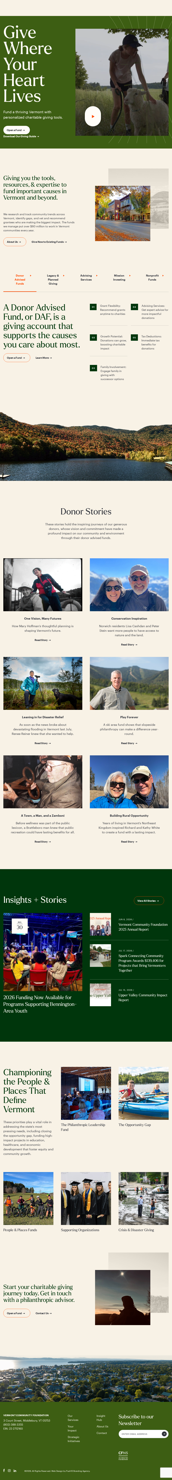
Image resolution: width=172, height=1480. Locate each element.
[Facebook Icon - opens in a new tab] (4, 1471)
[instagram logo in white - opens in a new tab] (9, 1471)
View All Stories (146, 900)
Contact (102, 1432)
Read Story (41, 639)
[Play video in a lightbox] (122, 82)
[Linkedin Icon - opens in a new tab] (15, 1471)
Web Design (57, 1471)
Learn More (42, 357)
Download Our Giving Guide (19, 136)
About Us (12, 241)
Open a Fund (14, 130)
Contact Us (42, 1313)
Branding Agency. (81, 1471)
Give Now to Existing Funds (48, 241)
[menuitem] (75, 1418)
